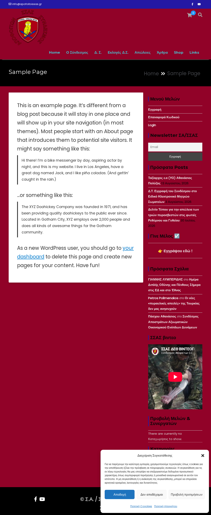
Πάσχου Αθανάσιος (162, 316)
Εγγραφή (154, 109)
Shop (178, 52)
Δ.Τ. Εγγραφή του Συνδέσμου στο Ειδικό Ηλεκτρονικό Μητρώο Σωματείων (172, 196)
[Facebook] (192, 4)
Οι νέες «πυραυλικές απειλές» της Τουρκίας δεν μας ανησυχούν (174, 303)
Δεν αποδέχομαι (152, 494)
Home (54, 52)
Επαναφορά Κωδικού (163, 117)
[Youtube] (199, 4)
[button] (203, 455)
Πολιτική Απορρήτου (165, 506)
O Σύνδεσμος (77, 52)
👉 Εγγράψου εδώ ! (175, 250)
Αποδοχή (120, 494)
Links (194, 52)
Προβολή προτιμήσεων (187, 494)
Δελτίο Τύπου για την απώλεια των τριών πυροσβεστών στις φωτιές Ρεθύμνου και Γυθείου (173, 215)
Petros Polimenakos (163, 298)
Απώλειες (143, 52)
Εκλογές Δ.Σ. (118, 52)
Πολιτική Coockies (141, 506)
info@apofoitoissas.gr (27, 4)
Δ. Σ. (98, 52)
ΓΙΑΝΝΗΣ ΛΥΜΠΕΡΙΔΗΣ (165, 279)
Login (152, 125)
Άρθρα (162, 52)
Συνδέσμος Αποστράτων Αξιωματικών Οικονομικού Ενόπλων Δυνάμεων (173, 321)
